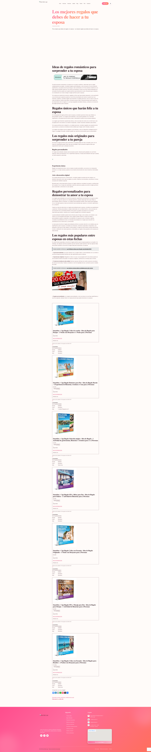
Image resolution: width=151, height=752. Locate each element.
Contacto (88, 3)
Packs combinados (69, 732)
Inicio (60, 3)
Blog (77, 3)
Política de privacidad (104, 748)
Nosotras (69, 3)
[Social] (41, 735)
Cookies (110, 748)
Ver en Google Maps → (99, 742)
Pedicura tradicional (69, 724)
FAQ (84, 3)
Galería (73, 3)
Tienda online (68, 715)
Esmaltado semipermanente (71, 726)
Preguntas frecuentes (70, 720)
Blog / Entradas (68, 717)
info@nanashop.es (93, 722)
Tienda (81, 3)
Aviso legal (97, 748)
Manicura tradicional (69, 722)
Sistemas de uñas (69, 728)
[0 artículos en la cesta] (110, 3)
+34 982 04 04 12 (93, 719)
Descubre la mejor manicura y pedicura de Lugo (63, 697)
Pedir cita (105, 3)
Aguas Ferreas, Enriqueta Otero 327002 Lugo (96, 716)
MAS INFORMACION (57, 338)
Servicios (64, 3)
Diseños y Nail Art (69, 730)
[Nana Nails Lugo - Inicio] (43, 3)
